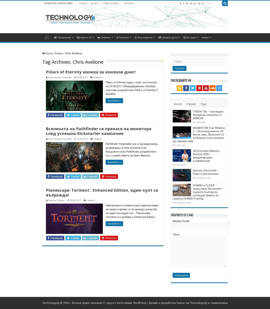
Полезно (124, 37)
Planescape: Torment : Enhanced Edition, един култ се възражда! (102, 192)
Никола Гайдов (56, 200)
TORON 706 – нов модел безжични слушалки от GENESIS (208, 115)
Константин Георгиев (60, 77)
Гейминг (106, 37)
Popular (191, 104)
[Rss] (180, 3)
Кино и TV (86, 37)
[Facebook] (184, 3)
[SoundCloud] (199, 3)
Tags (203, 104)
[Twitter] (187, 3)
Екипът (181, 303)
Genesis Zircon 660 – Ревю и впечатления (206, 172)
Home (49, 53)
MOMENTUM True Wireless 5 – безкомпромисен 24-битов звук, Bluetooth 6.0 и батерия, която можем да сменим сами (199, 134)
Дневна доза (169, 37)
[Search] (225, 3)
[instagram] (202, 3)
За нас (94, 3)
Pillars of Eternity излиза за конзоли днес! (91, 72)
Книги (205, 37)
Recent (178, 104)
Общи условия (111, 3)
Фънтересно (145, 37)
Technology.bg (51, 303)
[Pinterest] (190, 3)
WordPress (139, 303)
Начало (83, 3)
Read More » (114, 100)
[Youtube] (194, 3)
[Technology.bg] (70, 19)
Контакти (129, 3)
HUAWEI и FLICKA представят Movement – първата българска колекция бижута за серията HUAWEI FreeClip (198, 192)
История (191, 37)
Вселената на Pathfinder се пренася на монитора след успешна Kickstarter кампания (99, 131)
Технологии (64, 37)
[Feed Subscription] (162, 61)
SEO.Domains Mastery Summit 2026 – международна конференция (206, 155)
